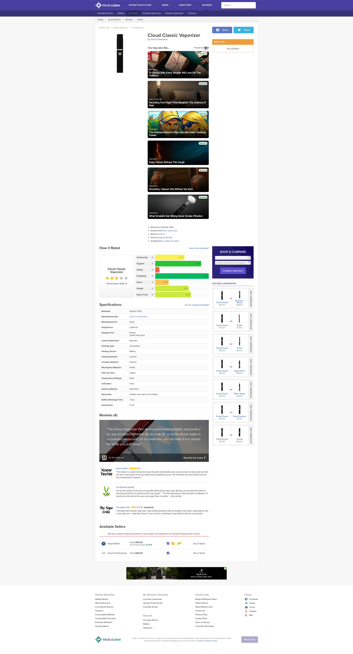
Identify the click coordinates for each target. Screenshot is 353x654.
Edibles (120, 13)
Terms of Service (202, 622)
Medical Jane (104, 28)
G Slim (239, 325)
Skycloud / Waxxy (239, 302)
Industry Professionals (152, 603)
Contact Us (200, 611)
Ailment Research (102, 603)
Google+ (253, 611)
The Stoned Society (125, 487)
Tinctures (192, 13)
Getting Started (101, 599)
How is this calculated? (199, 248)
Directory (185, 5)
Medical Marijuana (120, 28)
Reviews (207, 5)
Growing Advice (102, 626)
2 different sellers (171, 241)
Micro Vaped (239, 394)
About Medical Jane (204, 607)
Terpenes (99, 611)
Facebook (253, 599)
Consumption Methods (105, 614)
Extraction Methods (103, 622)
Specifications (114, 19)
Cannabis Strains (105, 13)
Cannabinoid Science (104, 607)
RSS (251, 615)
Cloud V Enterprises (159, 39)
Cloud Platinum (239, 416)
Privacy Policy (201, 614)
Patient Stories (201, 603)
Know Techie (122, 468)
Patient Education (140, 5)
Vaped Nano (239, 371)
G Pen (239, 348)
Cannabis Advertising (204, 626)
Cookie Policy (201, 618)
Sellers (140, 19)
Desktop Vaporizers (174, 13)
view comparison (251, 299)
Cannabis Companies (152, 599)
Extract (162, 234)
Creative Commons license (207, 641)
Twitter (252, 603)
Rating (100, 19)
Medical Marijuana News (206, 599)
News (165, 5)
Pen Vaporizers (170, 230)
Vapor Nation (114, 543)
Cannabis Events (150, 607)
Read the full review (194, 458)
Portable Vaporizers (152, 13)
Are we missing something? (197, 305)
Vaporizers (147, 628)
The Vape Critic (123, 507)
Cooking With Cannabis (105, 618)
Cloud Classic (222, 302)
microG (239, 439)
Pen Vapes (133, 13)
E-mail (252, 607)
